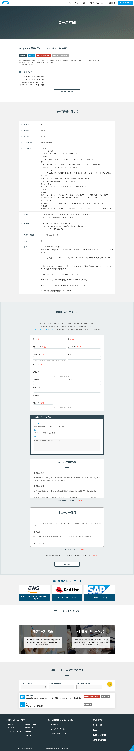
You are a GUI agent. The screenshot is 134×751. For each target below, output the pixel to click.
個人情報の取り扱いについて (45, 329)
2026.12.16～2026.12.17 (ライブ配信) (33, 85)
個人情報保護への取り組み (52, 748)
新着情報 (112, 3)
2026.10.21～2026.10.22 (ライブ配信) (33, 79)
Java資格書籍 (29, 727)
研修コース (11, 725)
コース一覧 (11, 727)
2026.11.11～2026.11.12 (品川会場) (33, 82)
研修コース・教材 (80, 3)
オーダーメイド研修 (14, 731)
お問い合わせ (127, 3)
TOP (70, 3)
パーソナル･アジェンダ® (59, 733)
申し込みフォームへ (67, 92)
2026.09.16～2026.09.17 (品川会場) (33, 76)
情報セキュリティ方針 (63, 748)
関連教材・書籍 (30, 725)
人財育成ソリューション (97, 3)
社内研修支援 (55, 725)
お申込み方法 (29, 736)
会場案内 (28, 731)
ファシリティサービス (58, 729)
